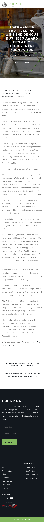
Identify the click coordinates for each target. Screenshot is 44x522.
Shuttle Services (29, 467)
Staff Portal (6, 488)
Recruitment (6, 484)
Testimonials (6, 477)
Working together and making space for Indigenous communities (22, 375)
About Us (5, 467)
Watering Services (30, 478)
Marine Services (29, 471)
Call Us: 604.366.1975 (22, 519)
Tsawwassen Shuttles (13, 4)
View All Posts (22, 63)
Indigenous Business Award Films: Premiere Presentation (23, 364)
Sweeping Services (31, 474)
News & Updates (8, 481)
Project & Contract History (8, 472)
